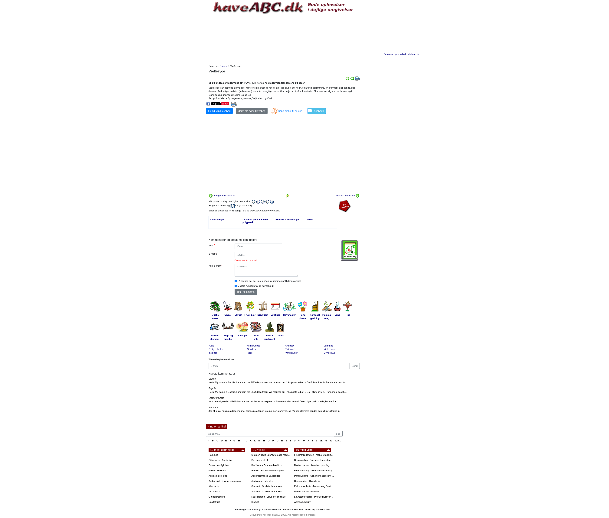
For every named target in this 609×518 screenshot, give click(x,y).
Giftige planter (216, 349)
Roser (250, 352)
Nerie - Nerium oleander (306, 491)
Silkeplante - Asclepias (220, 460)
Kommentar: (215, 265)
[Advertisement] (284, 39)
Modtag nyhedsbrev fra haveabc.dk (255, 285)
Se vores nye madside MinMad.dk (401, 54)
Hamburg (213, 454)
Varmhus (328, 345)
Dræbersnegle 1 (259, 460)
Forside (223, 66)
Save (227, 104)
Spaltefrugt (214, 501)
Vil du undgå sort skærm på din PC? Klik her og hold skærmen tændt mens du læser (257, 82)
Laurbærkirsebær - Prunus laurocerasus (314, 496)
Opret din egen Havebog (251, 111)
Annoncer (287, 509)
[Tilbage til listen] (287, 195)
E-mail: (213, 253)
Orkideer (251, 349)
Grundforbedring (217, 496)
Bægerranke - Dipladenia (307, 480)
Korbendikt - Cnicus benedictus (225, 480)
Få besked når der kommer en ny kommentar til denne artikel (269, 280)
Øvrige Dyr (329, 352)
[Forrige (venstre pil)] (347, 78)
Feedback (318, 111)
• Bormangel (217, 219)
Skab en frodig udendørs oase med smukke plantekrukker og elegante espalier (271, 454)
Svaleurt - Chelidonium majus (266, 491)
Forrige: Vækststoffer (224, 195)
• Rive (310, 219)
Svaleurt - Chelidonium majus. (266, 486)
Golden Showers (217, 470)
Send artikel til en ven (290, 111)
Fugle (211, 345)
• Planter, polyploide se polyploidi (255, 221)
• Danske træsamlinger (287, 219)
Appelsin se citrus (218, 475)
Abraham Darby (302, 501)
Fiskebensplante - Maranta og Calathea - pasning (314, 486)
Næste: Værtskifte (345, 195)
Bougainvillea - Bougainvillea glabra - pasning (314, 460)
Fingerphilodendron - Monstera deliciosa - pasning (314, 454)
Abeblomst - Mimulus (262, 480)
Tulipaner (290, 349)
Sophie (212, 378)
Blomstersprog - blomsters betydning (313, 470)
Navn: (212, 245)
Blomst (255, 501)
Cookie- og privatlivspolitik (317, 509)
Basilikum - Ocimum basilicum (267, 465)
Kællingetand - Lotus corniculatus (268, 496)
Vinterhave (329, 349)
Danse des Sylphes (219, 465)
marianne (213, 407)
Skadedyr (290, 345)
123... (338, 440)
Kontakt (298, 509)
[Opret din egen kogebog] (349, 250)
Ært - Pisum (215, 491)
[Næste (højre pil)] (352, 78)
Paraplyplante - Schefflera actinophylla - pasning (314, 475)
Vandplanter (291, 352)
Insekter (213, 352)
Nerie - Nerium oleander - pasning (311, 465)
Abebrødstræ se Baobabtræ (265, 475)
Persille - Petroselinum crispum (267, 470)
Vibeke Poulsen (216, 397)
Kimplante (214, 486)
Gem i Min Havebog (219, 111)
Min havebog (253, 345)
